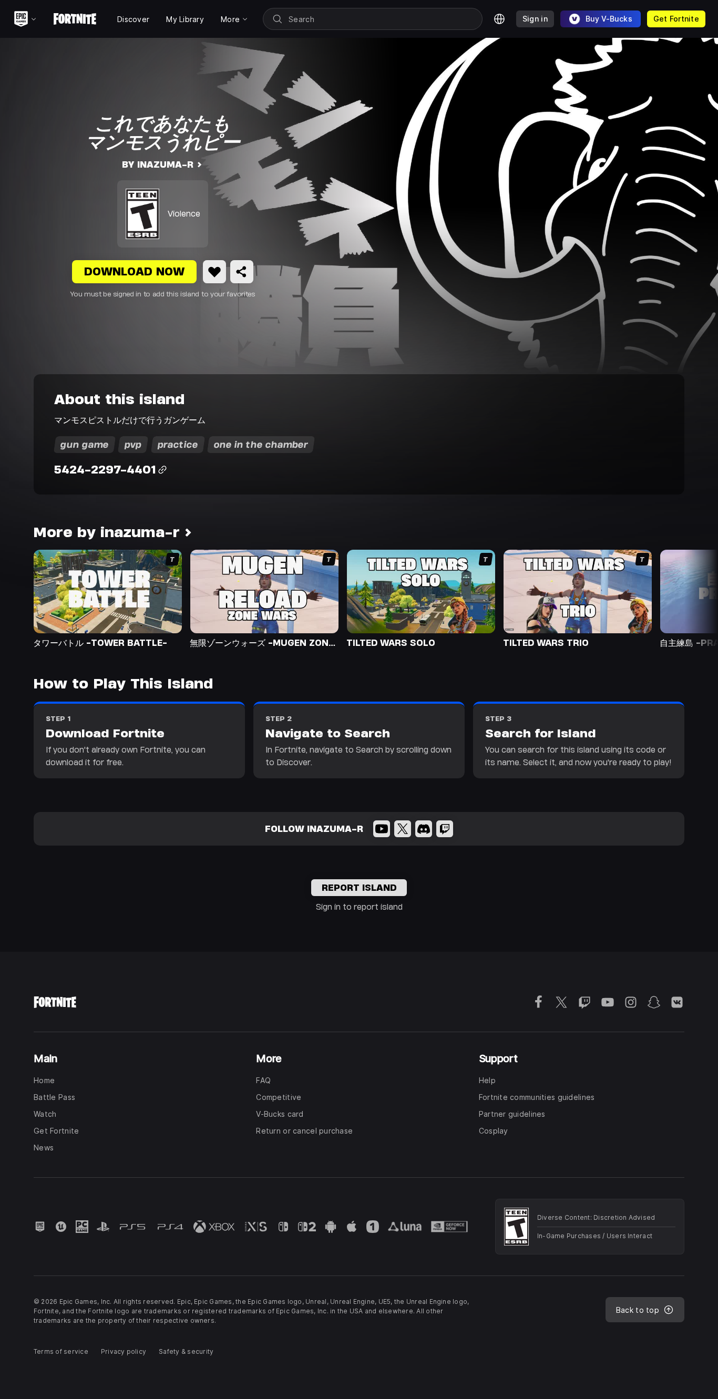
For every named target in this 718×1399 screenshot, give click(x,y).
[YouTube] (381, 828)
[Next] (689, 598)
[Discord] (423, 828)
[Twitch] (444, 828)
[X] (402, 828)
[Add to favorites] (214, 271)
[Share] (241, 271)
